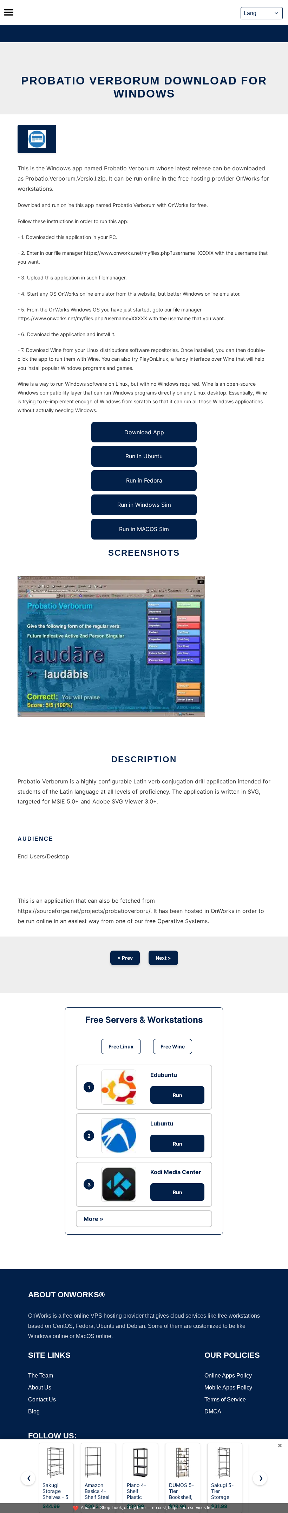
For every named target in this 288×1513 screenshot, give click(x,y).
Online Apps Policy (228, 1376)
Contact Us (42, 1399)
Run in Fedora (144, 480)
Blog (34, 1411)
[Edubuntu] (120, 1087)
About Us (39, 1388)
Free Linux (121, 1046)
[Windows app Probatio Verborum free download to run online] (37, 139)
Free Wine (173, 1046)
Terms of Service (225, 1399)
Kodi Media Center (175, 1171)
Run (177, 1095)
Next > (163, 958)
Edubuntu (163, 1074)
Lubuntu (161, 1123)
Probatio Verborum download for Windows (144, 87)
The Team (40, 1376)
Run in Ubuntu (144, 456)
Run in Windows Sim (144, 504)
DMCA (212, 1411)
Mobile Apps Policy (228, 1388)
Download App (144, 432)
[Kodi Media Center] (120, 1184)
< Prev (125, 958)
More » (93, 1218)
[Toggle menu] (9, 12)
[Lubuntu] (120, 1135)
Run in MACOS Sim (144, 528)
